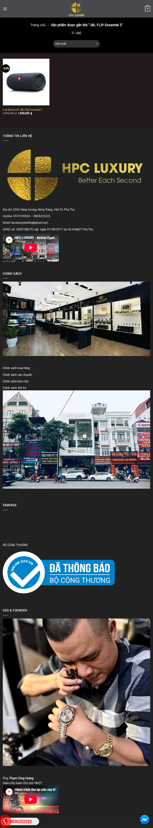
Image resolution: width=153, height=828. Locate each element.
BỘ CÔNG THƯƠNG (15, 545)
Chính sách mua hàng (16, 368)
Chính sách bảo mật (15, 381)
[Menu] (5, 8)
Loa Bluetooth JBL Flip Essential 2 (22, 109)
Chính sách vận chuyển (17, 375)
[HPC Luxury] (76, 9)
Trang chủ (38, 25)
